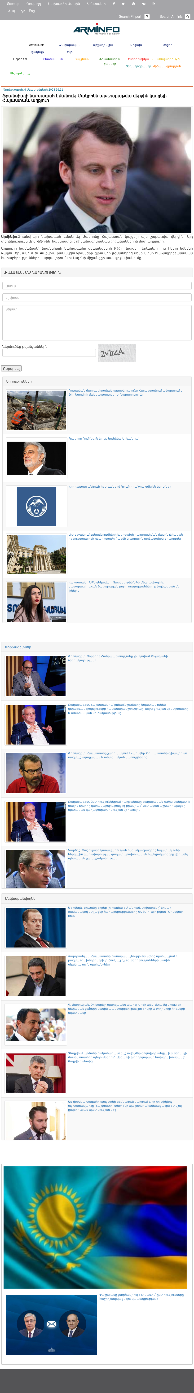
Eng (32, 10)
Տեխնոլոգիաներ (138, 66)
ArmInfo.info (36, 45)
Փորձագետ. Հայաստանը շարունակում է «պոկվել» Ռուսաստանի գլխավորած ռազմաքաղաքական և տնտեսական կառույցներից (127, 755)
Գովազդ (33, 3)
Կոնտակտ (96, 3)
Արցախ (136, 45)
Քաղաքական (69, 45)
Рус (22, 10)
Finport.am (20, 59)
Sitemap (13, 3)
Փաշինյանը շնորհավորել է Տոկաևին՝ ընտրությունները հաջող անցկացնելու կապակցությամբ (141, 1296)
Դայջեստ (82, 59)
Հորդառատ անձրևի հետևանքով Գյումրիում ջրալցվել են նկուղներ (120, 486)
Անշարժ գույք (20, 73)
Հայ (11, 10)
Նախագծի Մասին (64, 3)
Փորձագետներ (18, 646)
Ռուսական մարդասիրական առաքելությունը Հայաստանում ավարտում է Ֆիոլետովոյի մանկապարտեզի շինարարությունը (125, 392)
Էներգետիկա (138, 59)
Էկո (70, 52)
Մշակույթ (37, 52)
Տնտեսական (53, 59)
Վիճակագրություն (167, 66)
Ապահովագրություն (166, 59)
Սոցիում (169, 45)
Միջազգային (103, 45)
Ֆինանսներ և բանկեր (110, 61)
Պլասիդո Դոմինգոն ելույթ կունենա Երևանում (103, 438)
